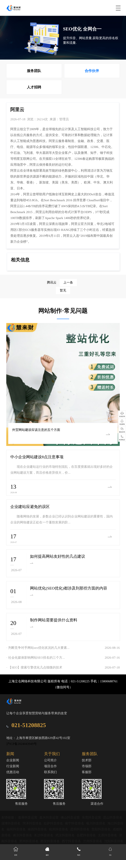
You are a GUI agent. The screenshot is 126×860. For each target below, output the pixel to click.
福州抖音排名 (17, 829)
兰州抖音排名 (93, 841)
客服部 (86, 772)
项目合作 (50, 766)
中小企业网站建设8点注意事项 (36, 457)
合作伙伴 (92, 71)
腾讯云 (60, 282)
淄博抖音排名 (11, 823)
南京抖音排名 (23, 835)
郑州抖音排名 (29, 841)
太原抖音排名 (108, 835)
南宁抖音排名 (75, 823)
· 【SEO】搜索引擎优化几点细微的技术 (34, 667)
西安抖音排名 (50, 841)
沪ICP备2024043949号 (21, 744)
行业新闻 (12, 766)
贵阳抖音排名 (101, 829)
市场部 (86, 766)
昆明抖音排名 (80, 829)
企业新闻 (12, 760)
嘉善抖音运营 (28, 817)
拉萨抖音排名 (54, 823)
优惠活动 (12, 772)
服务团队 (34, 71)
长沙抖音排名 (44, 835)
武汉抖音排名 (65, 835)
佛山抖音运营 (71, 817)
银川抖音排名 (96, 823)
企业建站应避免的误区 (30, 506)
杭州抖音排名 (59, 829)
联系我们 (50, 772)
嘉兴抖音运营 (49, 817)
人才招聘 (34, 87)
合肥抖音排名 (87, 835)
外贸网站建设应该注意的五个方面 (36, 430)
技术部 (86, 760)
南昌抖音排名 (38, 829)
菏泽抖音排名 (33, 823)
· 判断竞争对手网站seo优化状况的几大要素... (38, 648)
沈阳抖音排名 (113, 841)
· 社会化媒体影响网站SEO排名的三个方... (35, 657)
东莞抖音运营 (92, 817)
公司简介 (50, 760)
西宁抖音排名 (72, 841)
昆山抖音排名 (112, 817)
